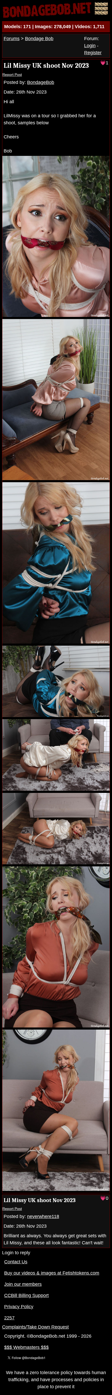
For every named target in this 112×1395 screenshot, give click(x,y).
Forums (12, 38)
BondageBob (40, 82)
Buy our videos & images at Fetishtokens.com (51, 1273)
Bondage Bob (39, 38)
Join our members (23, 1284)
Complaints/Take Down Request (35, 1327)
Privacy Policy (18, 1306)
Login (90, 45)
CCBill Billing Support (26, 1295)
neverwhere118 (43, 1216)
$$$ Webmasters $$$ (26, 1347)
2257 (9, 1317)
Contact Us (15, 1261)
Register (93, 52)
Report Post (12, 74)
